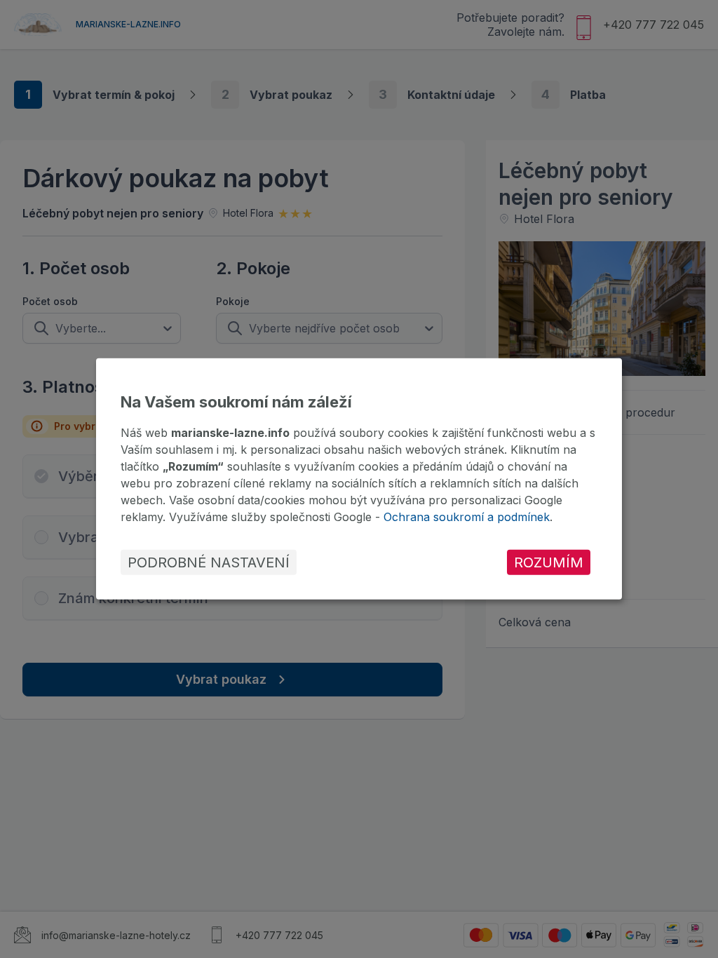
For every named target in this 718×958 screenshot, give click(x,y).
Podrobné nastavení (209, 562)
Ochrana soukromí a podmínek (467, 517)
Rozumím (548, 562)
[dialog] (359, 479)
